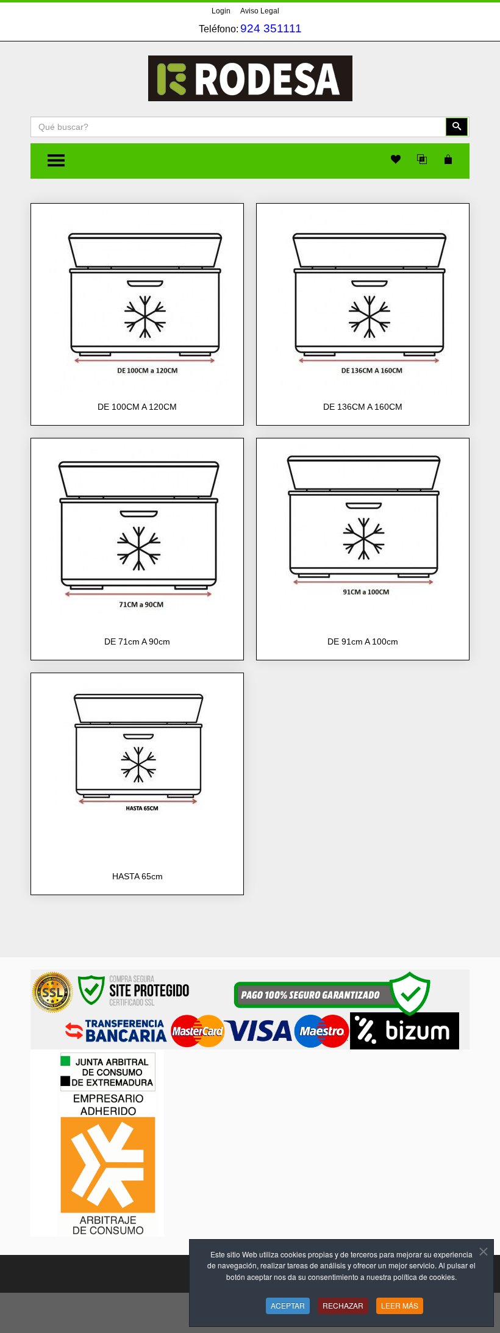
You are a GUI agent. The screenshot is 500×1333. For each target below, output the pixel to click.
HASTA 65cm (137, 876)
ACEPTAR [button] (288, 1305)
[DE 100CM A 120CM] (137, 300)
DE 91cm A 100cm (362, 641)
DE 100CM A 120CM (137, 407)
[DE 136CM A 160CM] (363, 300)
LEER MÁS (399, 1305)
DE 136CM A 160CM (362, 407)
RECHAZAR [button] (343, 1305)
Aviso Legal (259, 11)
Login (221, 11)
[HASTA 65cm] (137, 747)
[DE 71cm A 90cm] (137, 532)
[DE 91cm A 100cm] (362, 525)
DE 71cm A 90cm (137, 641)
